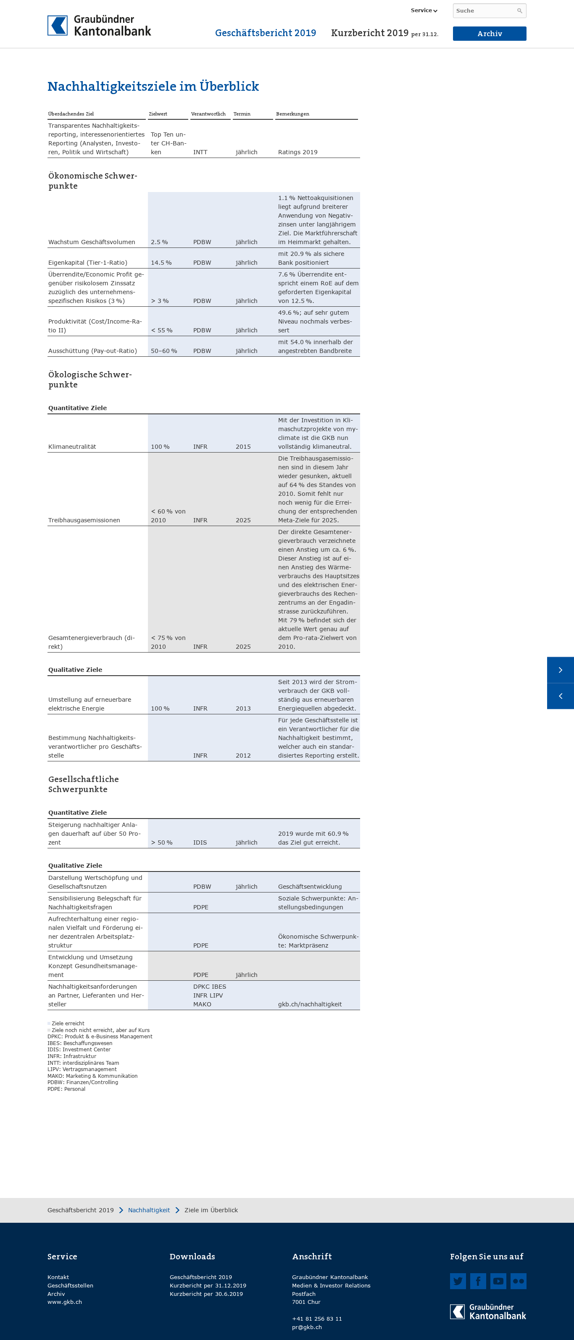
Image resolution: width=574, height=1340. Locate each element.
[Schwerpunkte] (560, 696)
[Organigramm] (560, 670)
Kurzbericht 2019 (384, 32)
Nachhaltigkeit (149, 1210)
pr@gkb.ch (307, 1327)
